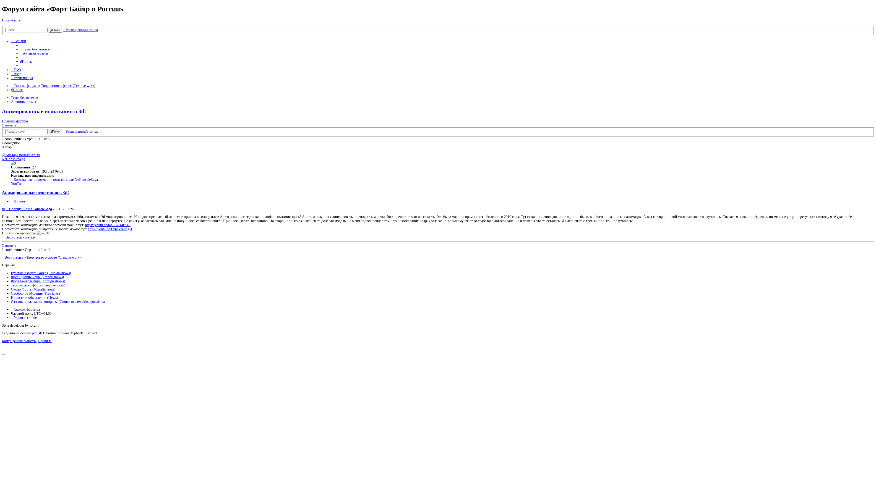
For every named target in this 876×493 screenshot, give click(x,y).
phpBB (37, 333)
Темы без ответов (24, 98)
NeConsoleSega (13, 159)
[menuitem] (35, 49)
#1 (3, 209)
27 (34, 167)
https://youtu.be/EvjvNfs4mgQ (110, 229)
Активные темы (23, 102)
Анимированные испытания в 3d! (44, 111)
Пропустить (11, 20)
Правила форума (15, 121)
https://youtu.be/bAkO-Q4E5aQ (108, 225)
